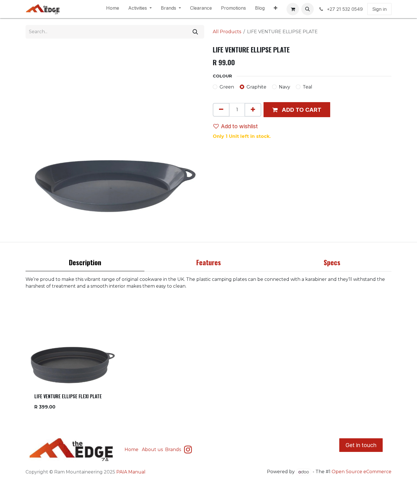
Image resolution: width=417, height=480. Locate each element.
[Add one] (253, 110)
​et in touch (361, 445)
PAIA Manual (131, 472)
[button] (307, 9)
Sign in (379, 9)
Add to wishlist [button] (239, 126)
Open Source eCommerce (361, 472)
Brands (173, 449)
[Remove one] (221, 110)
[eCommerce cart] (293, 9)
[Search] (195, 32)
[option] (208, 359)
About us (152, 449)
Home (131, 449)
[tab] (85, 263)
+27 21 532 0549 (345, 9)
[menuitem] (113, 9)
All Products (227, 31)
